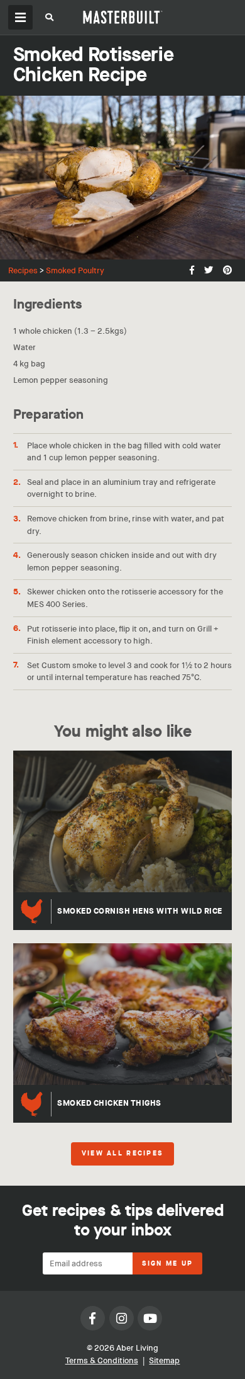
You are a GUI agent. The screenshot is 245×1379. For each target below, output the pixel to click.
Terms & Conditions (101, 1360)
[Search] (49, 19)
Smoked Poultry (75, 270)
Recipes (23, 270)
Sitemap (164, 1360)
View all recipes (122, 1153)
